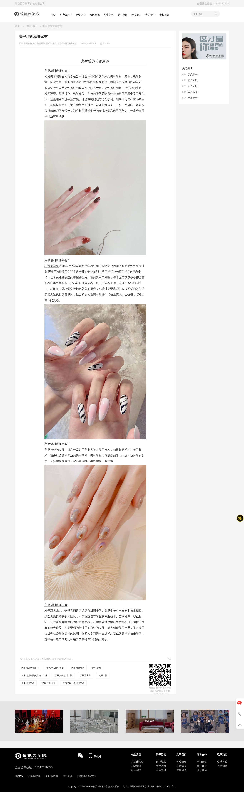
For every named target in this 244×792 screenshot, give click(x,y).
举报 (169, 658)
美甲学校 (116, 76)
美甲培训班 (85, 675)
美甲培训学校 (27, 683)
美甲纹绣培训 (48, 683)
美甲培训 (32, 26)
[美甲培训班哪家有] (95, 254)
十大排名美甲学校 (55, 667)
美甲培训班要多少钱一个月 (34, 675)
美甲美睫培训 (77, 667)
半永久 (106, 76)
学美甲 (80, 105)
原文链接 (46, 658)
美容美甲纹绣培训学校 (73, 683)
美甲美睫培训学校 (63, 675)
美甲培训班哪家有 (55, 70)
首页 (18, 26)
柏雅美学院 (51, 76)
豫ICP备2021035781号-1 (163, 786)
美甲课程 (50, 271)
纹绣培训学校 (34, 776)
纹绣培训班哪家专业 (86, 776)
